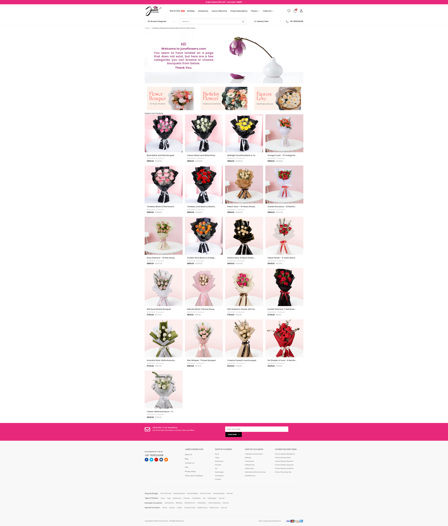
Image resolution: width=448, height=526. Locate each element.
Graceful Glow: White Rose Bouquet (163, 360)
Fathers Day (249, 468)
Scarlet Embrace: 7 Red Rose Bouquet (285, 309)
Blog (186, 459)
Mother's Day (202, 508)
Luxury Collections (219, 11)
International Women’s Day (255, 472)
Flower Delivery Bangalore (285, 454)
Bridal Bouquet (179, 493)
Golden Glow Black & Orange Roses (203, 257)
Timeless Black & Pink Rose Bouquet (164, 206)
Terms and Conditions (194, 476)
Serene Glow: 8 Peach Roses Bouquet (244, 257)
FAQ (186, 467)
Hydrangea (219, 472)
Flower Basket (192, 493)
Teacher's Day (189, 508)
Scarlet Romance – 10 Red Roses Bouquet (287, 206)
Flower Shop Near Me (283, 472)
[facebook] (146, 459)
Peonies (218, 465)
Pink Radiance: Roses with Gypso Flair (244, 309)
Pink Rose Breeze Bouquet (159, 309)
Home (147, 28)
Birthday (191, 11)
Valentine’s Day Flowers (254, 454)
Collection (267, 11)
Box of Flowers (166, 493)
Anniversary (203, 11)
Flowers (254, 11)
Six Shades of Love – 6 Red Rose (283, 360)
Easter (179, 508)
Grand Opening (214, 503)
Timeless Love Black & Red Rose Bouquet (206, 206)
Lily (216, 468)
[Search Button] (243, 21)
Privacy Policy (190, 471)
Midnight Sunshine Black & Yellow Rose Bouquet (249, 155)
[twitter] (151, 459)
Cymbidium (219, 476)
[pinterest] (166, 459)
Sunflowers (219, 461)
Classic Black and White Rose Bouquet (205, 155)
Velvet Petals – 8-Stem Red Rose (283, 257)
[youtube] (161, 459)
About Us (188, 454)
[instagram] (156, 459)
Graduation (202, 503)
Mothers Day (249, 465)
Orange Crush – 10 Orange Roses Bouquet (287, 155)
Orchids (218, 479)
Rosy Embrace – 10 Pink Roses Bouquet (165, 257)
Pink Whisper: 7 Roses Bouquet (201, 360)
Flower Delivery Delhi (283, 457)
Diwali (165, 508)
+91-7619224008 (296, 21)
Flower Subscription (239, 11)
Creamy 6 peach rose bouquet (241, 360)
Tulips (217, 457)
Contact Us (189, 463)
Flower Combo (205, 493)
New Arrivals (177, 11)
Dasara (172, 508)
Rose (217, 454)
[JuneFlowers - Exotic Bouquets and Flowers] (153, 10)
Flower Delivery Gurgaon (284, 465)
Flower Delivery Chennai (284, 468)
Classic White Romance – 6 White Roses (166, 411)
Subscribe (232, 434)
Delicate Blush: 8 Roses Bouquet (202, 309)
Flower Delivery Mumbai (284, 461)
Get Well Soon (250, 476)
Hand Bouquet (219, 493)
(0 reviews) (160, 158)
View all (230, 493)
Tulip (169, 498)
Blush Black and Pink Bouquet (160, 155)
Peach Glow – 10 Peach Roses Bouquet (245, 206)
